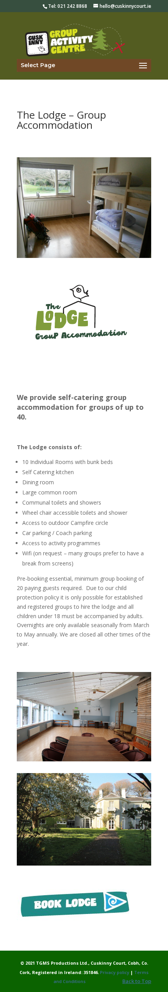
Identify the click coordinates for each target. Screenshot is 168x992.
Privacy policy (114, 972)
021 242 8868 (72, 6)
